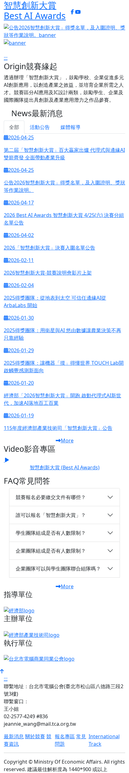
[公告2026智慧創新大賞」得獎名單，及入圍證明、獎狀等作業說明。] (64, 31)
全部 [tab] (14, 127)
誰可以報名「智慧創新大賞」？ (51, 515)
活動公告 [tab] (40, 127)
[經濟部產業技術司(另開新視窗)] (31, 634)
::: (68, 11)
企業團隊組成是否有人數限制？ (51, 550)
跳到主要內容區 (36, 34)
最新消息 (14, 736)
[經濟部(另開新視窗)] (19, 610)
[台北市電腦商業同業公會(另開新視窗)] (39, 660)
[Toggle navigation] (86, 13)
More (67, 440)
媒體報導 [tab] (70, 127)
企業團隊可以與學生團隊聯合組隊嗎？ (58, 568)
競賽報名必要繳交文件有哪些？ (51, 497)
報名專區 (65, 736)
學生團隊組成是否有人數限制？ (51, 532)
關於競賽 (35, 736)
